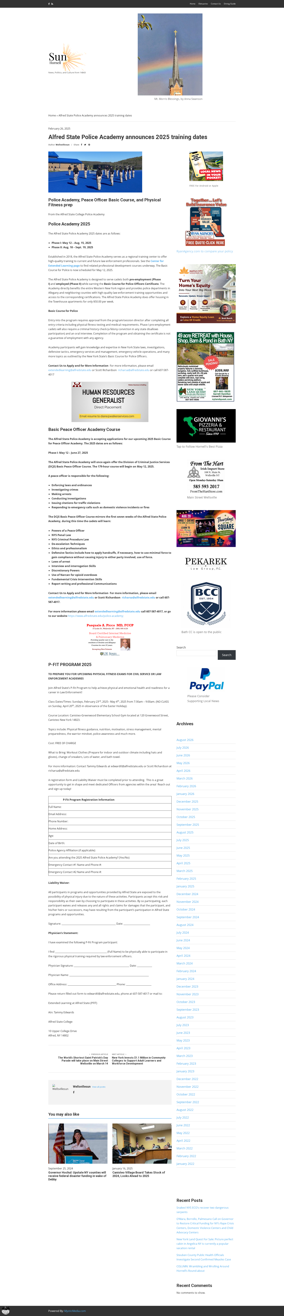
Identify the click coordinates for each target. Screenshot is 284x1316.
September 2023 (188, 1010)
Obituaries (203, 3)
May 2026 (183, 763)
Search (181, 647)
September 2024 (188, 917)
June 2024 (183, 940)
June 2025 (183, 848)
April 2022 (183, 1141)
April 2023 (183, 1048)
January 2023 (185, 1071)
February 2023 (186, 1063)
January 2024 (185, 979)
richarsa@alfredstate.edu (133, 370)
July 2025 (183, 840)
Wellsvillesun (63, 144)
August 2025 (185, 832)
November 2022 (188, 1087)
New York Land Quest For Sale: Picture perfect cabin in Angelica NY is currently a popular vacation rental (205, 1243)
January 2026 (185, 794)
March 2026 (185, 778)
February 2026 (186, 786)
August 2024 (185, 925)
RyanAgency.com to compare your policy (205, 251)
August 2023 (185, 1017)
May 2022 (183, 1133)
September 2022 (188, 1102)
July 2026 (183, 747)
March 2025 (185, 871)
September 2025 (188, 825)
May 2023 (183, 1040)
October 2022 (186, 1094)
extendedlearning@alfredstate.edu (69, 370)
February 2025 (186, 879)
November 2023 (188, 994)
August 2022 (185, 1110)
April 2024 (183, 956)
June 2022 (183, 1125)
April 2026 (183, 771)
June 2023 (183, 1033)
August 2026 (185, 740)
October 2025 (186, 817)
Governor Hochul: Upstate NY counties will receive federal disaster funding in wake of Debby (77, 1176)
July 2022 (183, 1117)
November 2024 (188, 902)
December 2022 (187, 1079)
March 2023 (185, 1056)
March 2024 (185, 963)
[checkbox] (6, 1310)
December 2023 (187, 986)
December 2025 (187, 801)
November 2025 (188, 809)
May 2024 (183, 948)
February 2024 (186, 971)
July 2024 (183, 932)
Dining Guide (230, 3)
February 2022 (186, 1156)
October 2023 (186, 1002)
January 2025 (185, 886)
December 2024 (187, 894)
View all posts (98, 1087)
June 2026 (183, 755)
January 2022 (185, 1164)
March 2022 (185, 1148)
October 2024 (186, 909)
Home (192, 3)
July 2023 (183, 1025)
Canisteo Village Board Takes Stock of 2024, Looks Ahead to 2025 (138, 1174)
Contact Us (216, 3)
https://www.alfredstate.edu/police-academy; (96, 616)
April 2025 (183, 863)
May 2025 (183, 855)
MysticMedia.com (75, 1311)
